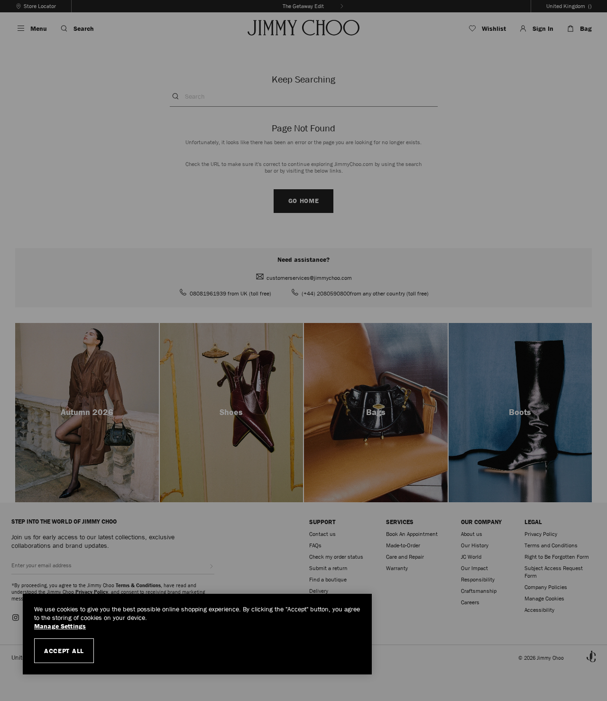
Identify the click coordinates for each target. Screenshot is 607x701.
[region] (197, 634)
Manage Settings (60, 626)
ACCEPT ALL (64, 650)
